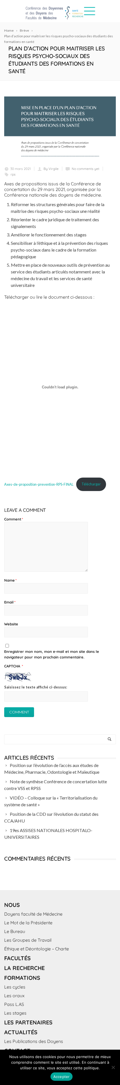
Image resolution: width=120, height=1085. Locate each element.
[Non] (113, 1067)
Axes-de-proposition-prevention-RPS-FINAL (38, 484)
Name (10, 580)
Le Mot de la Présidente (28, 922)
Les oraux (14, 995)
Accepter (61, 1076)
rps (13, 174)
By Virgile (51, 169)
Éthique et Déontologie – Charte (36, 949)
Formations (22, 977)
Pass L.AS (14, 1004)
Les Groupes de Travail (28, 940)
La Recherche (24, 967)
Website (11, 624)
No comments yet (85, 169)
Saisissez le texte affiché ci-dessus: (35, 687)
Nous (12, 904)
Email (10, 602)
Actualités (20, 1032)
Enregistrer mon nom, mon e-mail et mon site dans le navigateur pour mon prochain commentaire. (51, 654)
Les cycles (14, 987)
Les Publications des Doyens (33, 1041)
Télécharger (91, 484)
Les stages (15, 1013)
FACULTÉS (17, 958)
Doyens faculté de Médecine (33, 914)
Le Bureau (14, 931)
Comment (13, 519)
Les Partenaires (28, 1022)
